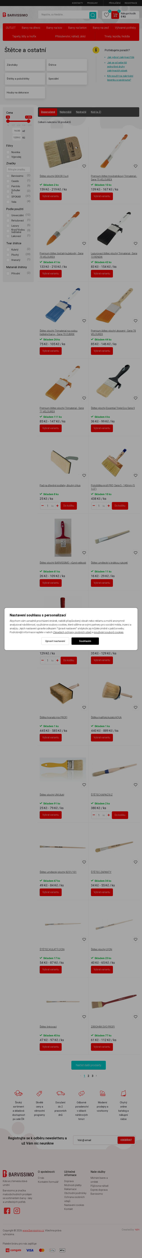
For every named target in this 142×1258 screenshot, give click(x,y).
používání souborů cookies (108, 632)
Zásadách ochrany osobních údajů (72, 632)
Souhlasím (85, 641)
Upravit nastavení (55, 641)
